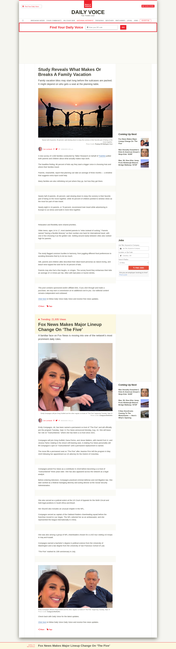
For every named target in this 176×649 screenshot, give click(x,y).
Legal (129, 21)
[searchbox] (33, 6)
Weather (109, 21)
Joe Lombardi (47, 149)
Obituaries (120, 21)
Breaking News (38, 21)
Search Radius (123, 259)
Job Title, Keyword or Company (128, 245)
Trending (99, 21)
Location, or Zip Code (125, 252)
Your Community (54, 21)
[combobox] (31, 6)
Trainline (102, 156)
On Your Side (69, 21)
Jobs (136, 21)
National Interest (85, 21)
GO (123, 27)
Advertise (145, 20)
